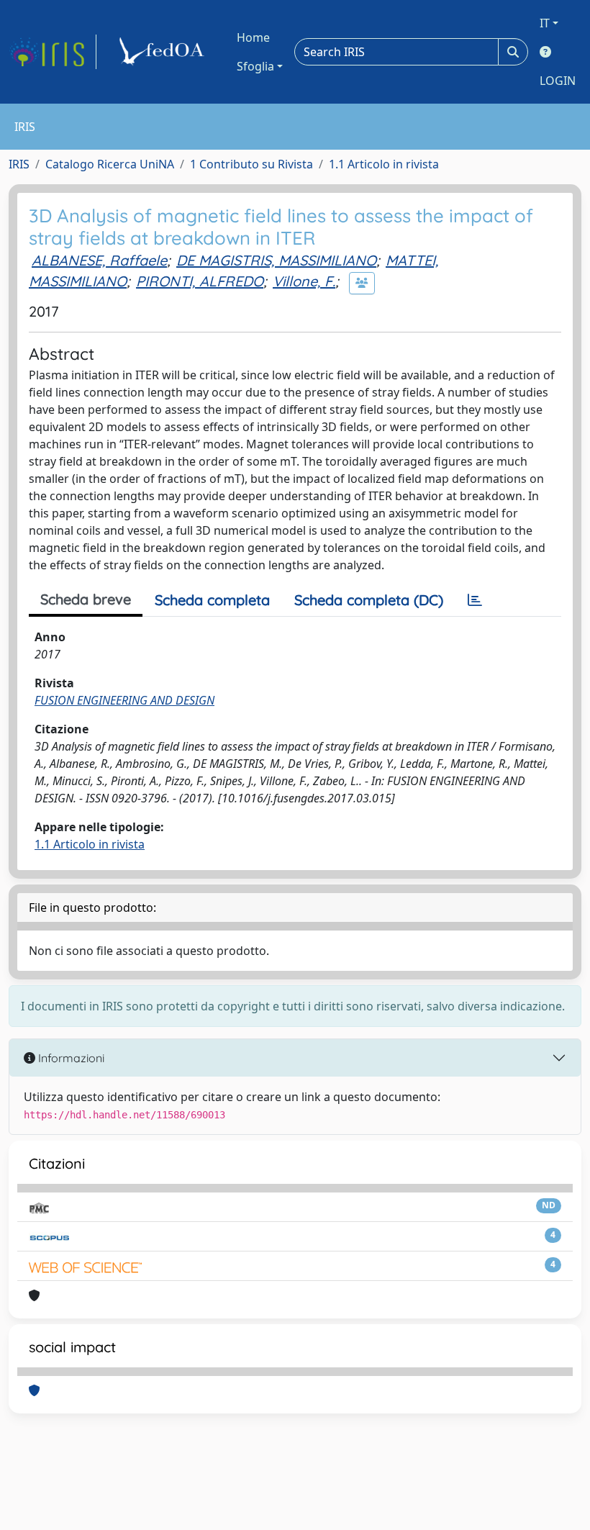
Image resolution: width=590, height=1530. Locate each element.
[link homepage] (52, 52)
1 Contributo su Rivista (251, 164)
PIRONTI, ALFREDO (199, 281)
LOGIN (558, 81)
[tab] (474, 600)
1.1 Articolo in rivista (384, 164)
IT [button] (545, 23)
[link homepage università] (164, 52)
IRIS (19, 164)
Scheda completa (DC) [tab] (368, 600)
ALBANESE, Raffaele (99, 260)
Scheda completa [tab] (212, 600)
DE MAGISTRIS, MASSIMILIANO (276, 260)
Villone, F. (304, 281)
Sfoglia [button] (255, 66)
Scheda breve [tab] (85, 599)
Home (253, 37)
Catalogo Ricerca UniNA (109, 164)
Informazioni (69, 1058)
